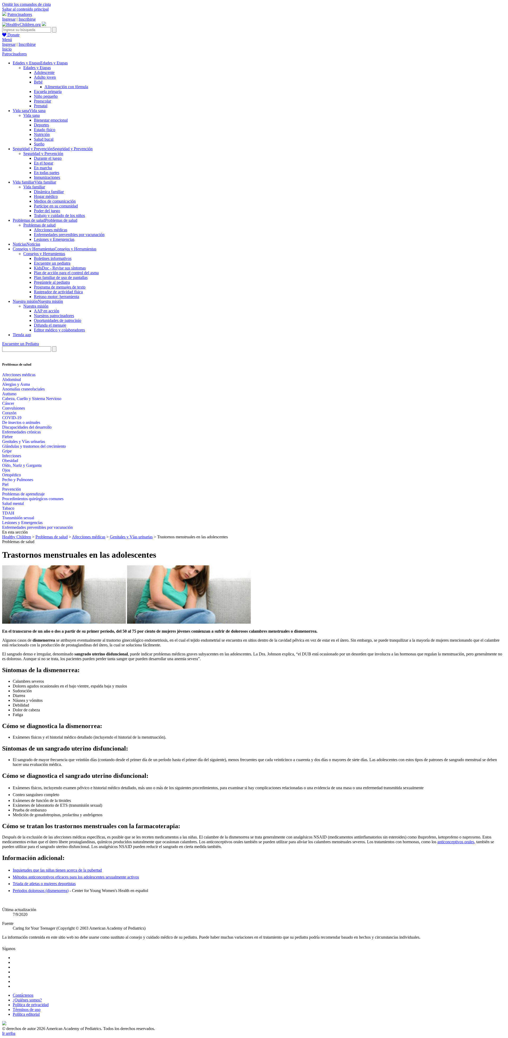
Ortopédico (11, 475)
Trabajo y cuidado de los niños (59, 215)
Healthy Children (16, 537)
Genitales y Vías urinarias (23, 441)
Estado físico (44, 129)
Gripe (7, 451)
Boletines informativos (52, 258)
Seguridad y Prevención (43, 153)
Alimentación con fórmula (66, 87)
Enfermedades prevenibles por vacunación (69, 234)
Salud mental (13, 503)
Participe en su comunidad (56, 206)
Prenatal (40, 106)
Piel (5, 484)
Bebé (38, 82)
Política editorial (26, 1014)
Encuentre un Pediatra (20, 343)
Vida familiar (34, 187)
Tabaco (8, 508)
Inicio (7, 49)
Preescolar (42, 101)
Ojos (6, 470)
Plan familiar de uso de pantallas (61, 277)
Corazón (9, 413)
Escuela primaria (48, 91)
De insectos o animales (21, 422)
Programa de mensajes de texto (59, 287)
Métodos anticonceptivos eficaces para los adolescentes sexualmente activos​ (76, 877)
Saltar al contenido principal (25, 9)
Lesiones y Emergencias (54, 239)
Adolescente (44, 72)
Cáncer (8, 403)
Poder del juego (47, 211)
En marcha (43, 168)
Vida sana (31, 115)
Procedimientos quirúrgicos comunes (33, 498)
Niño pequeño (46, 96)
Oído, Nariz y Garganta (22, 465)
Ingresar (9, 19)
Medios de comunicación (55, 201)
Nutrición (42, 134)
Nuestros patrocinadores (54, 315)
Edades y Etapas (37, 67)
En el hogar (43, 163)
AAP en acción (46, 311)
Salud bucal (43, 139)
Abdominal (11, 379)
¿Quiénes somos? (27, 1000)
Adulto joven (45, 77)
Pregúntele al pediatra (52, 282)
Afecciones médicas (50, 230)
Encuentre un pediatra (52, 263)
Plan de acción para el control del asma (66, 272)
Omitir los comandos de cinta (26, 4)
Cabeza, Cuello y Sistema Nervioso (31, 398)
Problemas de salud (39, 225)
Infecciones (11, 456)
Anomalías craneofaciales (23, 389)
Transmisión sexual (18, 518)
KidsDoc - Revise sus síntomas (60, 268)
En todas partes (46, 172)
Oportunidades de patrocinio (57, 320)
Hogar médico (46, 196)
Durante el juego (48, 158)
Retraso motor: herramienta (56, 296)
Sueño (39, 144)
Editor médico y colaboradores (59, 330)
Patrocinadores (19, 14)
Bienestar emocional (51, 120)
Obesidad (10, 460)
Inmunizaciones (47, 177)
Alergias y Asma (16, 384)
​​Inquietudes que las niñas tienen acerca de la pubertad (57, 870)
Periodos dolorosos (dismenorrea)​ (41, 890)
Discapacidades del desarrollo (27, 427)
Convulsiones (13, 408)
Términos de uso (26, 1009)
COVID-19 (11, 417)
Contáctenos (23, 995)
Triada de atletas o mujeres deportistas (44, 883)
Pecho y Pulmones (17, 479)
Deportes (41, 125)
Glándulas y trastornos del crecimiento (34, 446)
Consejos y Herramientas (44, 253)
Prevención (11, 489)
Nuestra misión (35, 306)
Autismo (9, 394)
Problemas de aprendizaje (23, 494)
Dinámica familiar (49, 191)
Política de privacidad (31, 1004)
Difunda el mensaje (50, 325)
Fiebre (7, 436)
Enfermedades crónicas (21, 432)
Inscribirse (27, 19)
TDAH (8, 513)
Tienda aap (22, 334)
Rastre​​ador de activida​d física (58, 292)
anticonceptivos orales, (456, 842)
